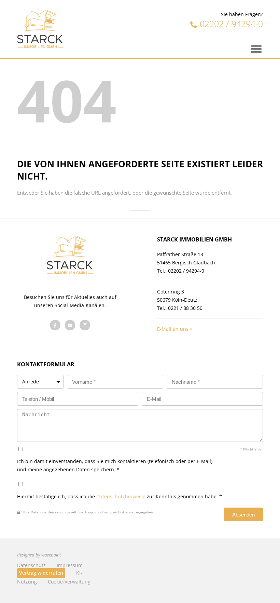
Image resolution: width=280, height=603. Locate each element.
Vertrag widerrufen (41, 572)
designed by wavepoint (39, 555)
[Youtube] (70, 325)
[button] (257, 49)
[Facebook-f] (55, 325)
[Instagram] (85, 325)
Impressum (70, 565)
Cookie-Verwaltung (69, 581)
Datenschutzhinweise (120, 496)
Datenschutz (31, 565)
